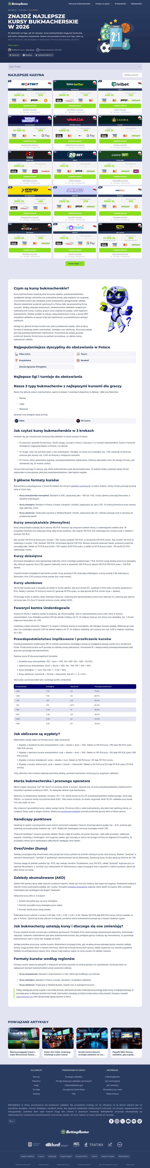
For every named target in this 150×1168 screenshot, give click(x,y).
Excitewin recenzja (30, 254)
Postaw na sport (103, 3)
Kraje (36, 1085)
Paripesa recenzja (120, 217)
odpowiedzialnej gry (24, 996)
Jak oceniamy (112, 1085)
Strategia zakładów (73, 1076)
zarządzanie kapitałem (70, 811)
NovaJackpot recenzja (29, 145)
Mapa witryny (112, 1093)
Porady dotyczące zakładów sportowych (74, 1081)
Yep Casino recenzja (120, 254)
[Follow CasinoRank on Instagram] (117, 1121)
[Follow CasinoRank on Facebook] (111, 1121)
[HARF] (57, 1144)
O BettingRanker (112, 1076)
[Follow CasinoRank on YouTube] (128, 1121)
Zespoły (36, 1093)
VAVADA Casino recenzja (75, 145)
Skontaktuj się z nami (112, 1089)
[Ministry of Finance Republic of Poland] (34, 1144)
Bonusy (36, 1076)
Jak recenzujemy (112, 1081)
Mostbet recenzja (30, 110)
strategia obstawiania (77, 887)
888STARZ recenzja (29, 180)
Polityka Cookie (43, 1165)
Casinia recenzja (120, 145)
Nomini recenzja (75, 254)
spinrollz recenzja (75, 217)
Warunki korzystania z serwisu (108, 1165)
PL (10, 1121)
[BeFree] (110, 1144)
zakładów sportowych (81, 486)
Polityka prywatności (84, 1165)
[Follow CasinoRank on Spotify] (134, 1121)
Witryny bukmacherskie (79, 3)
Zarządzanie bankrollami (74, 1089)
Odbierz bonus (29, 106)
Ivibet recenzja (120, 110)
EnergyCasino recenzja (30, 217)
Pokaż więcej (73, 263)
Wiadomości (136, 3)
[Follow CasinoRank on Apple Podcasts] (139, 1121)
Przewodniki (120, 3)
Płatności (36, 1081)
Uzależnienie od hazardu (23, 1165)
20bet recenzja (75, 180)
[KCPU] (76, 1144)
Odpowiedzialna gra (74, 1085)
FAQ (74, 1093)
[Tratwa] (93, 1144)
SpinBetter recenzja (75, 110)
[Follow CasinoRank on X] (122, 1121)
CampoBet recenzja (120, 180)
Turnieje (36, 1089)
